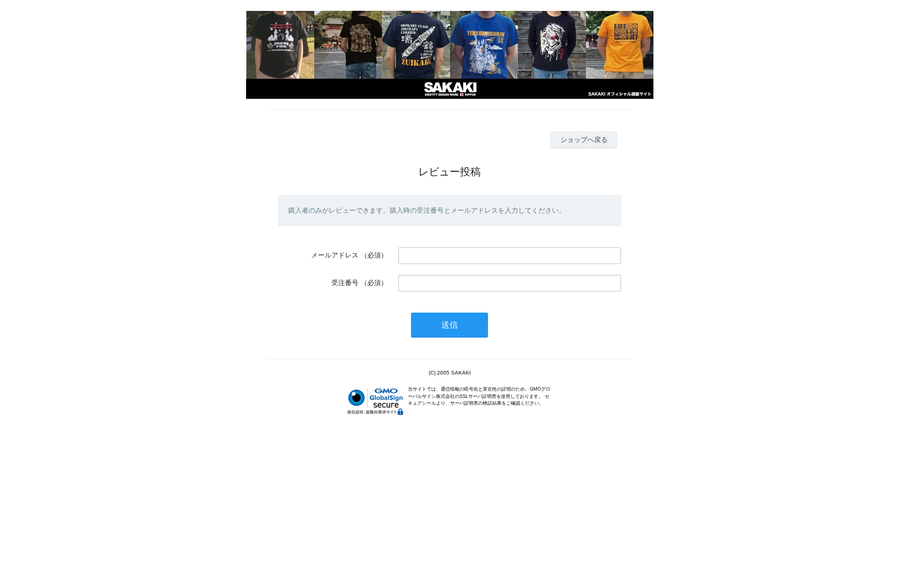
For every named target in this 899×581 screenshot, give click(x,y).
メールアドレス (334, 255)
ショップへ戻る (584, 140)
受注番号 (344, 283)
